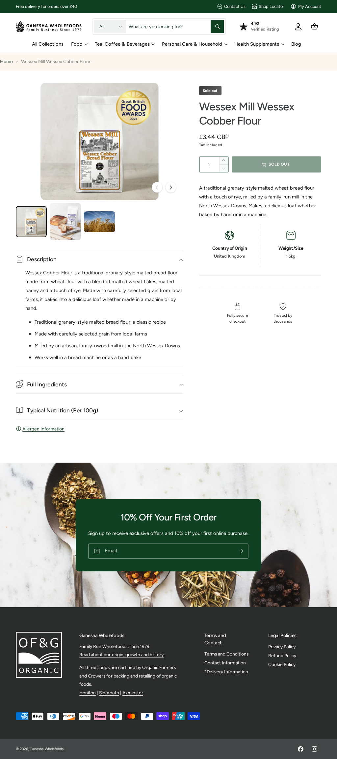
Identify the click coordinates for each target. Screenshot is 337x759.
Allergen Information (43, 428)
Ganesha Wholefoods (47, 749)
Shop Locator (271, 6)
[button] (314, 26)
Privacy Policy (282, 646)
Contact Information (225, 662)
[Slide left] (157, 187)
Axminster (132, 692)
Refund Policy (282, 655)
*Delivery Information (226, 671)
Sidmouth (109, 692)
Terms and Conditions (226, 653)
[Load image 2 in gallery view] (65, 221)
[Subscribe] (241, 551)
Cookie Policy (282, 664)
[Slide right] (171, 187)
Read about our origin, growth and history (121, 654)
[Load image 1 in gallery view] (31, 221)
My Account (309, 6)
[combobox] (176, 26)
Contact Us (235, 6)
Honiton (87, 692)
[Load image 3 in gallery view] (99, 221)
